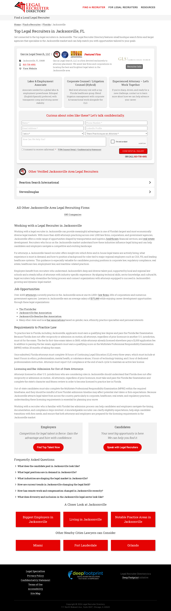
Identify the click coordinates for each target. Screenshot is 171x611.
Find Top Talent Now (48, 447)
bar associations (56, 320)
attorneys (31, 294)
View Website (30, 68)
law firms (103, 294)
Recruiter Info (134, 66)
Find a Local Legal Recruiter (32, 17)
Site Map (35, 593)
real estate (149, 238)
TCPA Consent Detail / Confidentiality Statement (79, 149)
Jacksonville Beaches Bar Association (40, 316)
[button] (47, 466)
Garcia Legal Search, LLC (35, 54)
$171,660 (95, 298)
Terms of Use (35, 584)
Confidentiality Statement (35, 580)
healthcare (112, 238)
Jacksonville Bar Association (35, 312)
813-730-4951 (29, 64)
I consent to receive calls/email (40, 149)
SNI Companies (72, 214)
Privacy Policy (35, 575)
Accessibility (35, 588)
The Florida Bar (27, 309)
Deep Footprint (130, 577)
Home (34, 7)
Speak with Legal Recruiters (122, 447)
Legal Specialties (35, 571)
